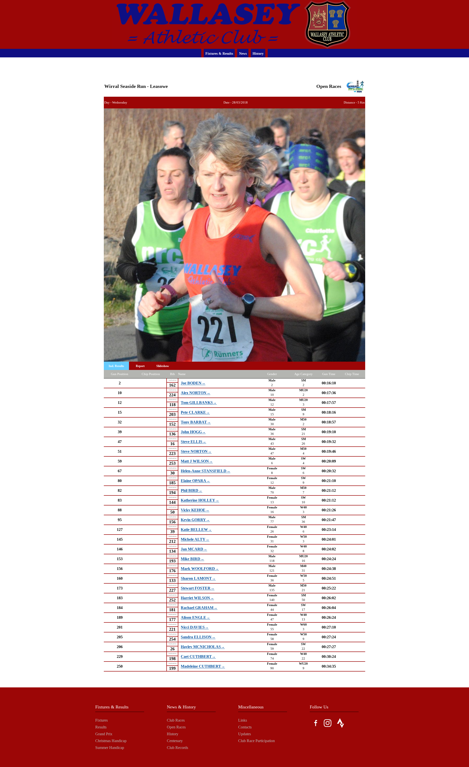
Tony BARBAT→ (196, 422)
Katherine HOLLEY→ (200, 500)
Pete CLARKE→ (195, 412)
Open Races (176, 727)
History (258, 53)
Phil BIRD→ (191, 491)
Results (101, 727)
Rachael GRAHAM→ (199, 608)
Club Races (176, 720)
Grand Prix (103, 734)
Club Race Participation (256, 741)
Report (140, 366)
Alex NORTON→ (195, 393)
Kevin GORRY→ (195, 520)
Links (242, 720)
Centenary (175, 741)
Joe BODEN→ (193, 383)
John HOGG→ (193, 432)
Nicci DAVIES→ (195, 627)
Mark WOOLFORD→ (200, 569)
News (243, 53)
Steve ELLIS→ (193, 442)
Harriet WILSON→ (197, 598)
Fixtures (101, 720)
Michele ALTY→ (195, 539)
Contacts (245, 727)
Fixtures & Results (219, 53)
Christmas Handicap (111, 741)
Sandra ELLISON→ (198, 637)
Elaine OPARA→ (195, 481)
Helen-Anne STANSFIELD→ (205, 471)
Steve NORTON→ (196, 452)
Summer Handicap (109, 748)
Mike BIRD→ (192, 559)
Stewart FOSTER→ (197, 588)
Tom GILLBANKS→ (199, 403)
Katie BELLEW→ (196, 530)
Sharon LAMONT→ (198, 579)
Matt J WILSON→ (197, 461)
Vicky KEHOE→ (195, 510)
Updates (244, 734)
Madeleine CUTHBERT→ (203, 666)
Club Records (177, 748)
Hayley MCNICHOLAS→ (203, 647)
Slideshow (162, 366)
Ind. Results (116, 366)
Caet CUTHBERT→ (198, 657)
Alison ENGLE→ (195, 618)
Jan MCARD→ (194, 549)
